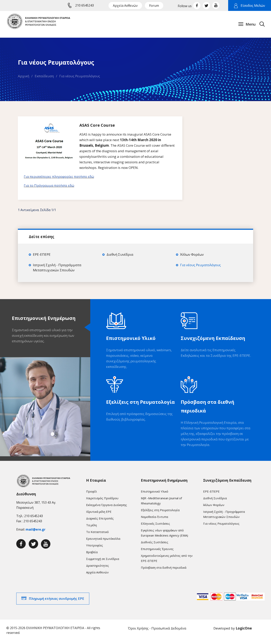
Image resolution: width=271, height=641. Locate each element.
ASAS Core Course (97, 125)
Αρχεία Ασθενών (125, 5)
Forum (154, 5)
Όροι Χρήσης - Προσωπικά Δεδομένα (157, 628)
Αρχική (23, 76)
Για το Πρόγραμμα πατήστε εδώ (49, 185)
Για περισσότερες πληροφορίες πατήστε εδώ (59, 176)
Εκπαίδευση (44, 76)
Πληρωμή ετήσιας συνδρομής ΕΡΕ (56, 598)
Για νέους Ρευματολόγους (79, 76)
